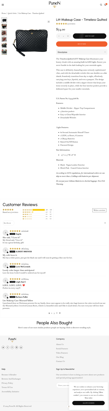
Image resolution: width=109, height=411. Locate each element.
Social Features (62, 348)
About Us (60, 344)
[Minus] (59, 36)
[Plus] (68, 36)
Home (4, 13)
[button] (61, 24)
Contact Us (60, 361)
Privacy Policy (7, 383)
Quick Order (12, 13)
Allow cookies (88, 403)
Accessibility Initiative (10, 391)
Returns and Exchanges (11, 379)
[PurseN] (54, 4)
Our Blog (60, 357)
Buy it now (82, 44)
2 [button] (51, 313)
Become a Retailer (9, 374)
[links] (3, 347)
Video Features (62, 353)
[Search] (101, 4)
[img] (15, 231)
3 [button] (54, 313)
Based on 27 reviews (10, 212)
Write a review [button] (99, 210)
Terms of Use (7, 387)
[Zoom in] (48, 21)
